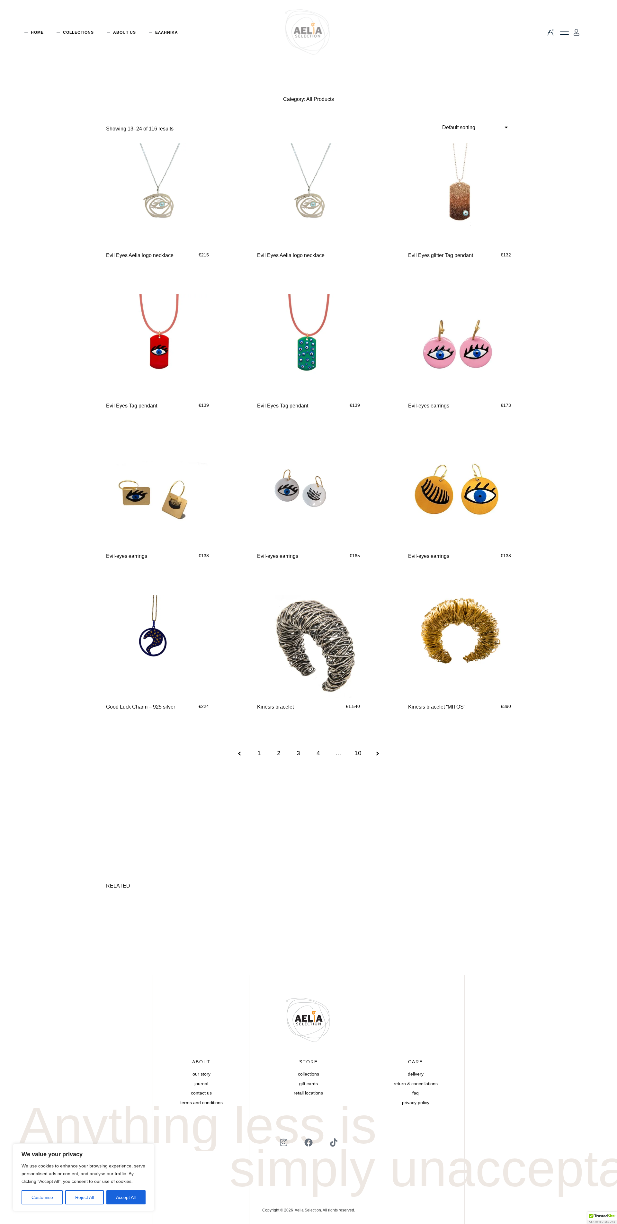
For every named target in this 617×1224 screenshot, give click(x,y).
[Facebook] (308, 1142)
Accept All (126, 1197)
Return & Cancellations (416, 1083)
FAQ (415, 1092)
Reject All (84, 1197)
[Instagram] (283, 1142)
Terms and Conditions (201, 1102)
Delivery (416, 1074)
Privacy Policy (415, 1102)
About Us (124, 32)
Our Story (201, 1074)
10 (358, 753)
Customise (42, 1197)
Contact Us (201, 1092)
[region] (83, 1177)
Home (37, 32)
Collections (78, 32)
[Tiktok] (333, 1142)
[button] (564, 33)
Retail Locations (308, 1092)
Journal (201, 1083)
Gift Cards (308, 1083)
